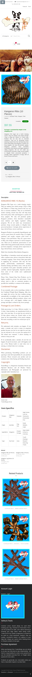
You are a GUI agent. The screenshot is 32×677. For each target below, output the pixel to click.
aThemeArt (10, 672)
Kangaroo (20, 116)
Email (29, 6)
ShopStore (3, 672)
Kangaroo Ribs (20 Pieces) (7, 452)
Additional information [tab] (16, 192)
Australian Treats (13, 116)
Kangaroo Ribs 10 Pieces (14, 176)
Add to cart (12, 168)
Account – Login (5, 594)
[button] (28, 77)
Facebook (25, 6)
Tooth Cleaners (25, 543)
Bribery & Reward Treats (21, 508)
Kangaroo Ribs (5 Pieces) (22, 452)
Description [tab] (16, 189)
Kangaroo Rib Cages (10, 134)
